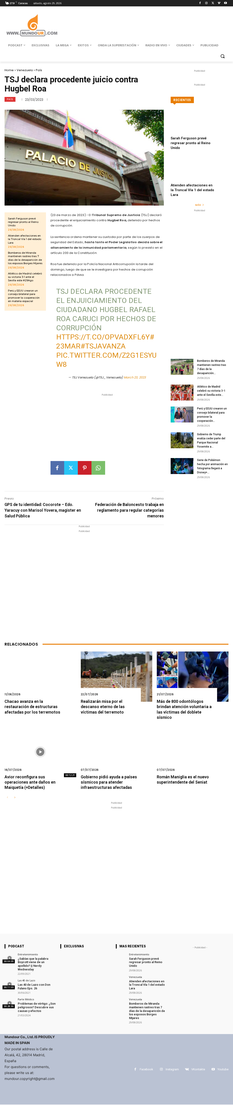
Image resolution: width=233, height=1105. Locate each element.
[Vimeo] (219, 3)
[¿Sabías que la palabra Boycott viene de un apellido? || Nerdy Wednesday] (10, 958)
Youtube (223, 1069)
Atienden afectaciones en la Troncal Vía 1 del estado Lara (24, 239)
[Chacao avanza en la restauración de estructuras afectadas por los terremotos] (40, 677)
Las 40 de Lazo (26, 980)
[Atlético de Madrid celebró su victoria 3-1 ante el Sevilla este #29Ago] (182, 393)
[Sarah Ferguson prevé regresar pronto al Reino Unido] (199, 126)
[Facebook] (200, 3)
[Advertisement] (107, 429)
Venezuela (25, 70)
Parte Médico (26, 999)
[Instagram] (206, 3)
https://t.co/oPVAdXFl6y (103, 337)
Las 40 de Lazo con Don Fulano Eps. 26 (34, 986)
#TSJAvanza (103, 346)
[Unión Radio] (31, 25)
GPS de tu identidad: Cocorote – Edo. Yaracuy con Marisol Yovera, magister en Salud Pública (43, 510)
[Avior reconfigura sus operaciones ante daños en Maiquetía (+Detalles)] (40, 752)
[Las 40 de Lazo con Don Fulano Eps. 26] (10, 984)
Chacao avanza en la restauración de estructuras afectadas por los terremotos (32, 706)
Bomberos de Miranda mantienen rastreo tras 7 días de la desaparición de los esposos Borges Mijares (25, 258)
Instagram (172, 1069)
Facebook (146, 1069)
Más (198, 205)
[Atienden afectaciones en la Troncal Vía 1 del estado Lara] (199, 173)
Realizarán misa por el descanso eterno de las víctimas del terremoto (103, 706)
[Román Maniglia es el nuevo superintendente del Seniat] (192, 752)
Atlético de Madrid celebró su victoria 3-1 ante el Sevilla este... (211, 390)
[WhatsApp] (98, 468)
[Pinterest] (84, 468)
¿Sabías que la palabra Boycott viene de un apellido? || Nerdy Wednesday (33, 964)
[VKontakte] (187, 1069)
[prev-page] (7, 797)
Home (9, 70)
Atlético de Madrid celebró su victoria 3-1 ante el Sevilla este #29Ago (25, 277)
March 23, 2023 (135, 377)
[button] (222, 56)
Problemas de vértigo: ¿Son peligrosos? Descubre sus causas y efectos (37, 1007)
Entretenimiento (28, 954)
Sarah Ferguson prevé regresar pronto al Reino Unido (23, 222)
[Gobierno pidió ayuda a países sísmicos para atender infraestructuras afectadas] (116, 752)
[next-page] (15, 797)
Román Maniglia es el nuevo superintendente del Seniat (183, 779)
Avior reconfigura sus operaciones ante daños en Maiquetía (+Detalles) (30, 782)
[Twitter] (212, 3)
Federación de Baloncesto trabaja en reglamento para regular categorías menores (129, 510)
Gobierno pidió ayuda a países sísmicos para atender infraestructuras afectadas (109, 782)
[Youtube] (225, 3)
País (39, 70)
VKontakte (198, 1069)
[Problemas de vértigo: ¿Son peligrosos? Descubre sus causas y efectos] (10, 1003)
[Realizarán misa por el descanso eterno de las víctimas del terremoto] (116, 677)
